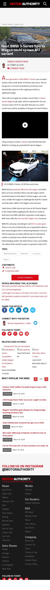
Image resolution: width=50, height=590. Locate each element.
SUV (4, 505)
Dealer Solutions (32, 503)
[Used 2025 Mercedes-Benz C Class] (39, 356)
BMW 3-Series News (10, 253)
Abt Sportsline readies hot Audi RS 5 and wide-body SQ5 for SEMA (24, 298)
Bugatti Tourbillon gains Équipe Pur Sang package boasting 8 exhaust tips (24, 411)
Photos (28, 490)
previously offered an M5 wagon (25, 189)
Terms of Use (31, 552)
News (10, 24)
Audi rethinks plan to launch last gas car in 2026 (23, 422)
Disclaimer (29, 556)
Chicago (5, 553)
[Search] (45, 4)
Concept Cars (8, 501)
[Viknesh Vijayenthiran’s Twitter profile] (33, 323)
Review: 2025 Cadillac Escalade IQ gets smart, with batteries (24, 388)
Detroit (5, 557)
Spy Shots (7, 403)
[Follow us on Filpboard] (27, 334)
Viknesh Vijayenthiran (17, 61)
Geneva (5, 561)
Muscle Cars (7, 521)
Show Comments (25, 277)
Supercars (7, 416)
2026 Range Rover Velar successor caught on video (24, 400)
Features (6, 540)
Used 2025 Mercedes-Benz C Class (39, 363)
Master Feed (31, 516)
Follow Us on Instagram (22, 467)
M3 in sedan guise (38, 224)
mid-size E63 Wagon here (28, 218)
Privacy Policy (31, 564)
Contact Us (30, 545)
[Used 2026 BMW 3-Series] (9, 366)
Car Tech (6, 536)
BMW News (24, 253)
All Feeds (29, 512)
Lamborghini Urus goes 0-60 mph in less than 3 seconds (24, 293)
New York (6, 569)
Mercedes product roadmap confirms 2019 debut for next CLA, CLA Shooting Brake (25, 287)
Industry (6, 426)
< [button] (35, 379)
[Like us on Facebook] (4, 334)
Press (27, 548)
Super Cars (7, 494)
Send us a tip (10, 267)
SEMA (5, 549)
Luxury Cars (18, 24)
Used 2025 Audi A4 (23, 354)
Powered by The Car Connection (17, 346)
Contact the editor (12, 271)
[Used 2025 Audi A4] (23, 349)
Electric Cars (7, 528)
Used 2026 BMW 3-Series (8, 371)
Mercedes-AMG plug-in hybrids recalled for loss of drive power (24, 434)
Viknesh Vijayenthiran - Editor (19, 323)
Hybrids (5, 509)
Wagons (6, 259)
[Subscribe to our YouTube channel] (21, 334)
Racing (5, 517)
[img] (4, 310)
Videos (5, 497)
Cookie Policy (31, 560)
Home (4, 24)
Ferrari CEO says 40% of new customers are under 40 (25, 445)
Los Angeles (7, 565)
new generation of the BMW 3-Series (20, 79)
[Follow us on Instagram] (15, 334)
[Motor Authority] (25, 4)
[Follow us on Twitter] (10, 334)
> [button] (46, 379)
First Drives (7, 393)
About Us (29, 541)
